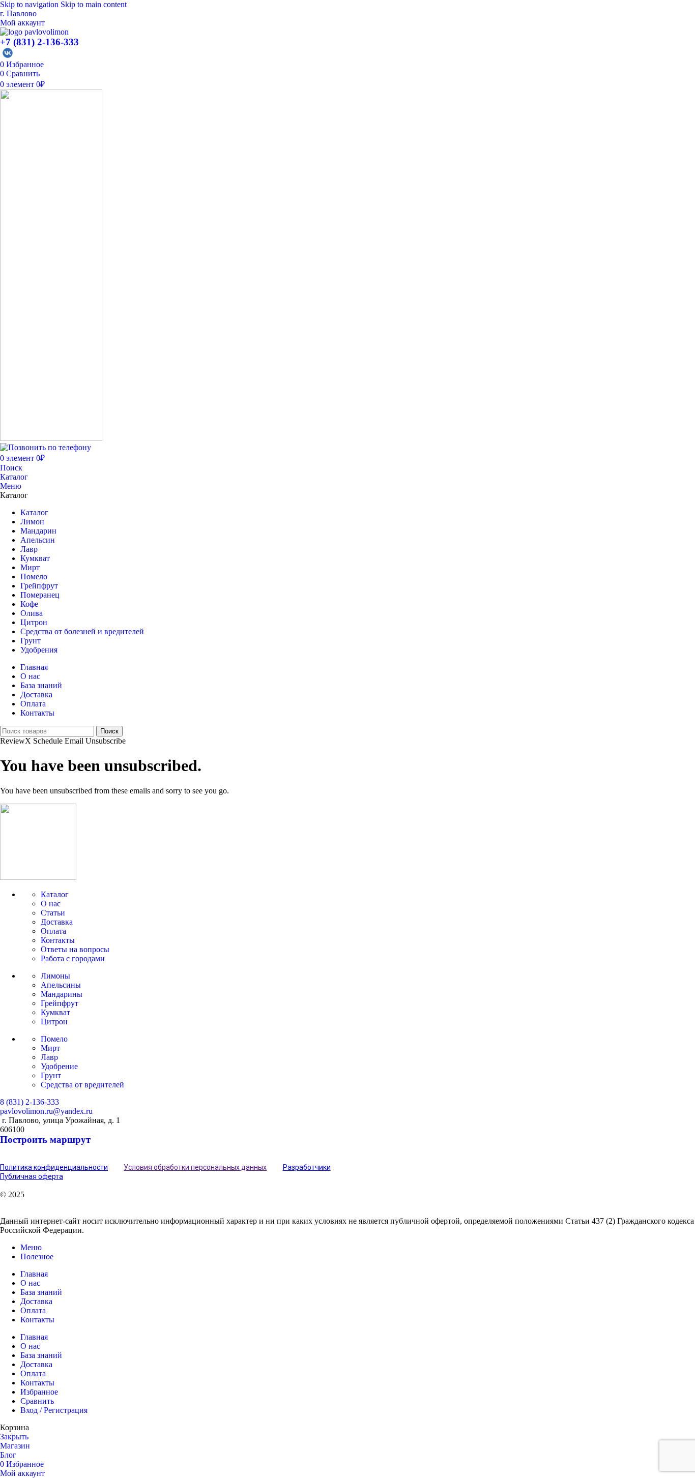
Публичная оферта (31, 1176)
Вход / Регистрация (54, 1410)
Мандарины (61, 994)
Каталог (14, 476)
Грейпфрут (59, 1003)
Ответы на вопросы (75, 949)
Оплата (53, 931)
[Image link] (38, 877)
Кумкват (55, 1012)
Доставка (57, 922)
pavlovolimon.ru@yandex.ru (46, 1111)
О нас (51, 903)
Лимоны (55, 975)
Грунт (51, 1075)
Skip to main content (94, 4)
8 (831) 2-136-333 (29, 1102)
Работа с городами (73, 958)
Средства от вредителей (82, 1084)
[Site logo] (34, 31)
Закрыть (14, 1436)
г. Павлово (18, 13)
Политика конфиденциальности (54, 1167)
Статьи (53, 912)
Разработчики (307, 1167)
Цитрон (54, 1021)
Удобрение (59, 1066)
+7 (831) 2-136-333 (39, 42)
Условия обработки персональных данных (195, 1167)
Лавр (49, 1057)
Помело (54, 1038)
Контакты (58, 940)
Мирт (50, 1048)
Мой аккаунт (22, 22)
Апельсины (61, 985)
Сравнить (37, 1401)
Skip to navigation (30, 4)
